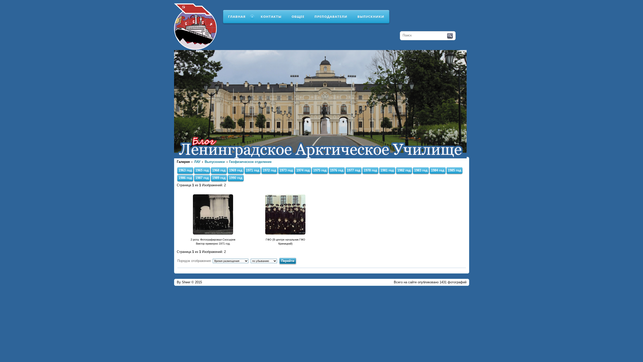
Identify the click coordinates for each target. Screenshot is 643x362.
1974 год (303, 170)
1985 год (454, 170)
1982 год (404, 170)
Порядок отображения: (195, 261)
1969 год (235, 170)
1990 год (235, 178)
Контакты (271, 16)
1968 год (219, 170)
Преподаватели (330, 16)
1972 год (269, 170)
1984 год (437, 170)
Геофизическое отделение (250, 162)
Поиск (450, 36)
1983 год (420, 170)
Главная (237, 16)
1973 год (286, 170)
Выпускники (370, 16)
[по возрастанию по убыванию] (264, 261)
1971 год (252, 170)
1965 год (202, 170)
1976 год (336, 170)
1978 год (370, 170)
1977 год (353, 170)
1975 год (320, 170)
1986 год (185, 178)
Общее (298, 16)
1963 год (185, 170)
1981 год (387, 170)
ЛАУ (197, 162)
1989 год (219, 178)
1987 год (202, 178)
